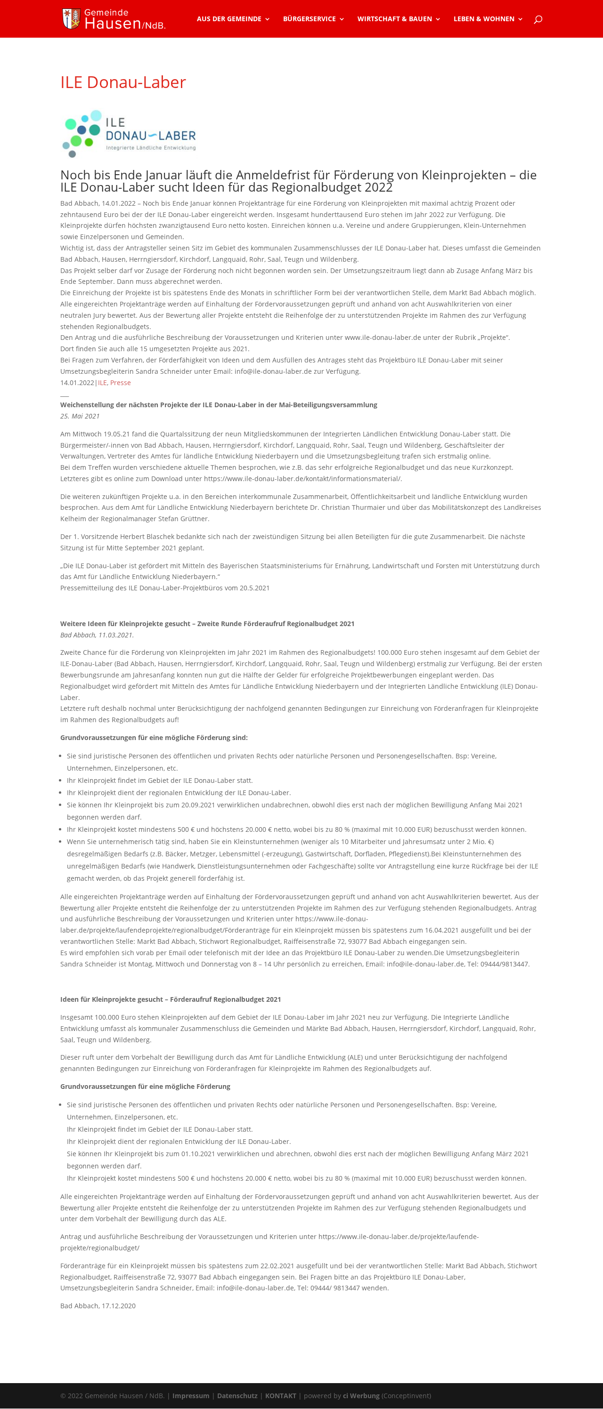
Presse (120, 382)
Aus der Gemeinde (229, 19)
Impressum (191, 1395)
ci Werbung (361, 1395)
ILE (102, 382)
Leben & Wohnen (484, 19)
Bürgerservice (309, 19)
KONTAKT (280, 1395)
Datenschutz (237, 1395)
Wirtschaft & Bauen (395, 19)
